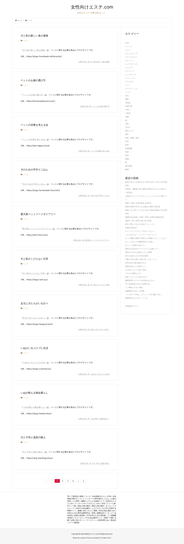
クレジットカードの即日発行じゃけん (94, 499)
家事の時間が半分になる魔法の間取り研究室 (142, 206)
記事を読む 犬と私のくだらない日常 (94, 285)
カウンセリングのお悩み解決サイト (88, 518)
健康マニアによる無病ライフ (92, 501)
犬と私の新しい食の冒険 (34, 35)
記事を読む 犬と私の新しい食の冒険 (94, 62)
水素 (127, 124)
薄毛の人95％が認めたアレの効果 (138, 252)
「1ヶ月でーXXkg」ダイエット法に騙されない (143, 294)
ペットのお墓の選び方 (33, 80)
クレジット (129, 60)
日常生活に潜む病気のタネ (135, 263)
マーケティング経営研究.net (97, 520)
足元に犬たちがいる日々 (34, 303)
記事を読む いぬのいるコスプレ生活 (94, 374)
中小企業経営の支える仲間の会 (137, 284)
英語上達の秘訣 (84, 506)
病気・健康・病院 (132, 138)
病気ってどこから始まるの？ (136, 277)
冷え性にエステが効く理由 (135, 270)
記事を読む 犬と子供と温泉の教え (95, 463)
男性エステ (129, 131)
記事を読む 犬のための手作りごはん (94, 195)
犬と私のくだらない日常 (34, 258)
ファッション (130, 78)
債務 (127, 99)
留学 (127, 134)
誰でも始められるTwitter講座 (136, 256)
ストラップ (129, 71)
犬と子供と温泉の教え (33, 437)
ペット (25, 40)
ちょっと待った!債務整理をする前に (139, 242)
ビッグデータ (130, 74)
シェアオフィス (131, 64)
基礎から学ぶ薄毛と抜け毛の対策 (138, 221)
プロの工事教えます (133, 273)
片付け (127, 127)
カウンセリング (131, 53)
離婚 (127, 169)
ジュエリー (129, 67)
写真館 (127, 103)
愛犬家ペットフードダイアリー (38, 214)
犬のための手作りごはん (34, 169)
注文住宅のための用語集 (96, 515)
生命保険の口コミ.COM (101, 496)
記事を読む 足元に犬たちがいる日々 (94, 329)
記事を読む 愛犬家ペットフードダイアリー (91, 240)
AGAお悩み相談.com (107, 510)
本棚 (127, 117)
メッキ (127, 92)
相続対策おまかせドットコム (136, 298)
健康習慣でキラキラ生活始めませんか (140, 280)
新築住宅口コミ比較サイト (135, 266)
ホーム (19, 20)
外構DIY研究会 (131, 228)
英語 (127, 155)
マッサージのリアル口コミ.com (87, 503)
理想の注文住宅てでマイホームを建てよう (141, 249)
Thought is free (106, 538)
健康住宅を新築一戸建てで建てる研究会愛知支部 (144, 217)
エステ (127, 50)
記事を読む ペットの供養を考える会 (94, 151)
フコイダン (129, 81)
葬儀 (127, 159)
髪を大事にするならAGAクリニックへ (140, 224)
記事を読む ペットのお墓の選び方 (95, 106)
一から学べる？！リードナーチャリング (141, 235)
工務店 (127, 113)
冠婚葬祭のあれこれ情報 (134, 291)
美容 (127, 152)
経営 (127, 145)
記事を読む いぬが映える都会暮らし (94, 419)
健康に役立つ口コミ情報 (87, 510)
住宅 (127, 96)
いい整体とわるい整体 (134, 287)
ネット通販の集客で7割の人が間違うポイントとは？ (145, 238)
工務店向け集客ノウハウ (80, 496)
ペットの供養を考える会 (34, 124)
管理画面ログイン (132, 306)
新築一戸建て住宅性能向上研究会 (138, 203)
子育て (127, 110)
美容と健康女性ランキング (102, 513)
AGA (127, 43)
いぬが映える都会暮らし (34, 392)
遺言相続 (128, 166)
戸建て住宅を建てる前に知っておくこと (141, 259)
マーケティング (131, 88)
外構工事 (128, 106)
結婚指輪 (128, 148)
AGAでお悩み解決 (83, 508)
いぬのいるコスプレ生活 (34, 348)
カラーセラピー (131, 57)
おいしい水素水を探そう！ (135, 245)
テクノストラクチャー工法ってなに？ (140, 231)
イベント (128, 46)
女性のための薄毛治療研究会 (78, 513)
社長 (127, 141)
